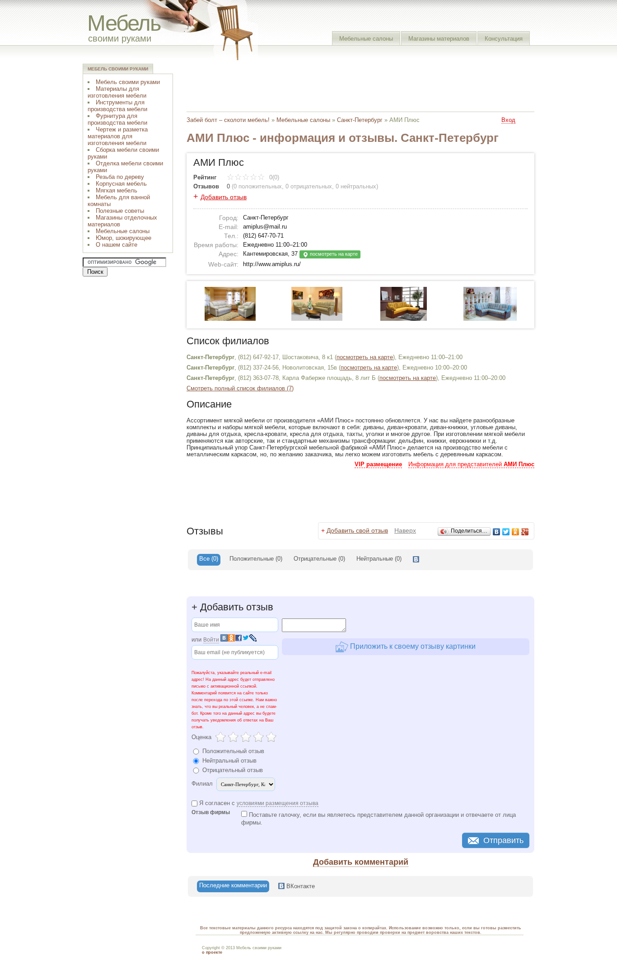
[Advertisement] (351, 83)
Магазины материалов (438, 38)
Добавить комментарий (360, 862)
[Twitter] (506, 532)
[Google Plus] (525, 532)
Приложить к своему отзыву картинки (412, 646)
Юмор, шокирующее (123, 237)
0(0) (273, 177)
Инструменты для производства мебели (117, 105)
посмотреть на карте (333, 254)
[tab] (208, 560)
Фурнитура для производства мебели (117, 119)
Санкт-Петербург (360, 120)
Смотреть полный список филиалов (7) (240, 388)
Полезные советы (120, 210)
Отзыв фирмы (211, 812)
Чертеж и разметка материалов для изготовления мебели (118, 136)
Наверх (405, 530)
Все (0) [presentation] (208, 558)
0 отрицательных (308, 186)
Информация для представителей (471, 464)
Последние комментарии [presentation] (233, 885)
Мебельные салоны (366, 38)
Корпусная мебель (121, 183)
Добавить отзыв (224, 197)
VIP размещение (378, 464)
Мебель (124, 22)
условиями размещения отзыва (277, 803)
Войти (211, 640)
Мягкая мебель (116, 190)
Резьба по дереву (120, 176)
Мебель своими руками (128, 82)
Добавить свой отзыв (357, 530)
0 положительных (258, 186)
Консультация (504, 38)
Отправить (503, 840)
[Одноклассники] (515, 532)
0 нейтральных (356, 186)
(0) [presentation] (255, 558)
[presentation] (416, 560)
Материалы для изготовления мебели (117, 92)
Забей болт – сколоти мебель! (228, 120)
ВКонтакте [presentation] (300, 886)
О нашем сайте (116, 244)
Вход (508, 120)
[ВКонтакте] (496, 532)
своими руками (119, 38)
